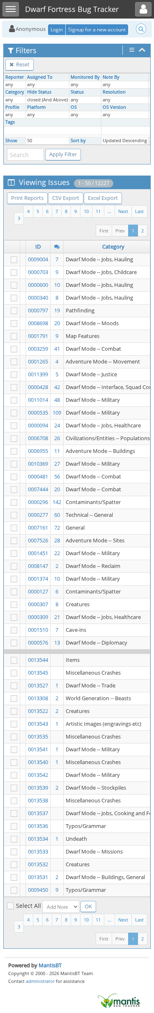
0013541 (38, 749)
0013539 (38, 787)
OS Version (114, 107)
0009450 (38, 889)
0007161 (38, 527)
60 (57, 514)
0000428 (38, 387)
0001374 (38, 578)
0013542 (38, 775)
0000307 (38, 604)
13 (57, 642)
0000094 (38, 425)
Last (139, 211)
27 (57, 463)
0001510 (38, 629)
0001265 (38, 361)
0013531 (38, 877)
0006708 (38, 438)
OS (74, 107)
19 (57, 310)
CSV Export (65, 198)
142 (57, 502)
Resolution (114, 92)
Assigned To (40, 77)
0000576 (38, 642)
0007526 (38, 540)
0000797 (38, 310)
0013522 (38, 711)
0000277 (38, 514)
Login (57, 29)
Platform (36, 107)
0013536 (38, 826)
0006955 (38, 451)
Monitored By (85, 77)
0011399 (38, 374)
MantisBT (50, 965)
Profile (12, 107)
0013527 (38, 685)
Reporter (14, 77)
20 (57, 323)
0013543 (38, 723)
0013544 (38, 660)
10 (86, 211)
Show (11, 140)
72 (57, 527)
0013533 (38, 851)
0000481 (38, 476)
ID (38, 246)
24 (57, 425)
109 (57, 412)
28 (57, 540)
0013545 (38, 672)
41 (57, 348)
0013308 (38, 698)
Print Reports (27, 198)
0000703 (38, 272)
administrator (40, 981)
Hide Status (39, 92)
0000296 (38, 502)
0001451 (38, 553)
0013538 (38, 800)
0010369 (38, 463)
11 (98, 211)
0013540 (38, 762)
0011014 (38, 399)
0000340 (38, 297)
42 (57, 387)
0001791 (38, 336)
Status (77, 92)
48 (57, 399)
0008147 (38, 566)
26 (57, 438)
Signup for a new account (97, 29)
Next (123, 211)
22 (57, 553)
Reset (22, 64)
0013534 (38, 838)
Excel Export (103, 198)
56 (57, 476)
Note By (111, 77)
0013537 (38, 813)
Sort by (78, 140)
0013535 (38, 736)
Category (14, 92)
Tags (10, 122)
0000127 (38, 591)
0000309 (38, 617)
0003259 (38, 348)
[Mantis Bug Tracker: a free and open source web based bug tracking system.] (119, 1000)
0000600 (38, 284)
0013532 (38, 864)
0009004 (38, 259)
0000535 (38, 412)
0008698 (38, 323)
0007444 (38, 489)
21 (57, 617)
